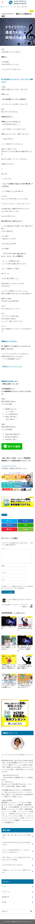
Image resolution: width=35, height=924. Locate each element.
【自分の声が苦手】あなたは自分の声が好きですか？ (16, 843)
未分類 (4, 902)
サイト (3, 579)
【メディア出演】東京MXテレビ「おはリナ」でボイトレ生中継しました (16, 851)
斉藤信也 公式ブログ (17, 921)
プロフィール (6, 891)
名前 (3, 565)
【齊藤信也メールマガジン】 (10, 366)
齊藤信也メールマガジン (9, 341)
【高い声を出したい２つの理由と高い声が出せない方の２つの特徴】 (16, 858)
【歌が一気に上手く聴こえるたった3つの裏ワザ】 (16, 836)
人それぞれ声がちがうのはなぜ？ (12, 865)
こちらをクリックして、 (9, 466)
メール (3, 572)
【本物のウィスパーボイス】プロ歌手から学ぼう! (16, 871)
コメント (3, 548)
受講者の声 (5, 897)
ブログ (5, 514)
